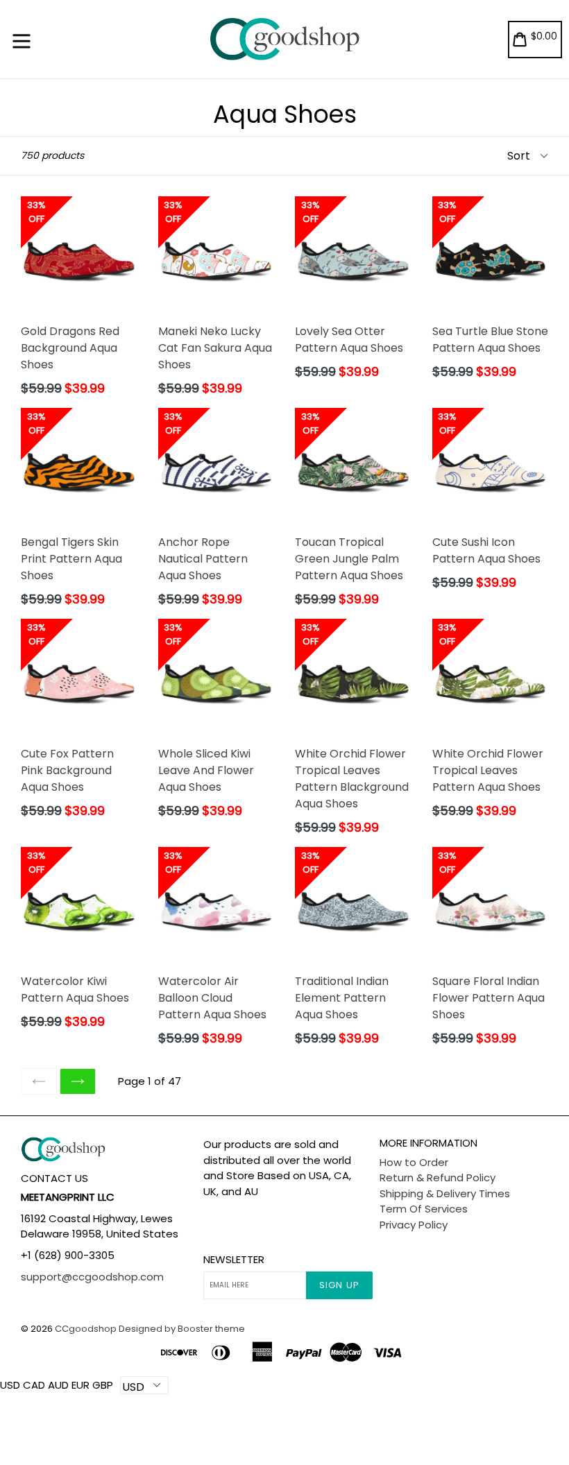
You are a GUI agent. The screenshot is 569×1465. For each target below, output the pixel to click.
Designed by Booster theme (182, 1328)
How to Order (414, 1162)
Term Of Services (424, 1208)
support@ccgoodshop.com (92, 1276)
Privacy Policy (414, 1224)
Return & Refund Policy (437, 1177)
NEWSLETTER (233, 1259)
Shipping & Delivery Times (445, 1193)
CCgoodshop (86, 1328)
